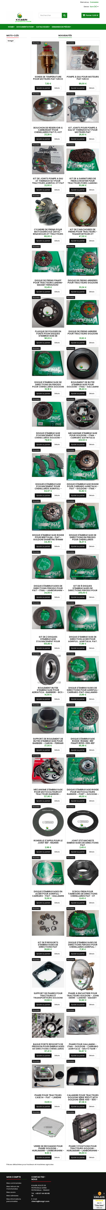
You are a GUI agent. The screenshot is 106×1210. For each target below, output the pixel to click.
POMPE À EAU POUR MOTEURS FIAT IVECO (83, 78)
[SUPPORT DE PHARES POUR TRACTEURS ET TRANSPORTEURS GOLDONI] (48, 974)
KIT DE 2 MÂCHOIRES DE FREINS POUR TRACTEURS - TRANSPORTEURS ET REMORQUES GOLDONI (82, 233)
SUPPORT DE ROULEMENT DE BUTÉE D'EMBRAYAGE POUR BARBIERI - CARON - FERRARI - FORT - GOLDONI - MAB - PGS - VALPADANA (48, 743)
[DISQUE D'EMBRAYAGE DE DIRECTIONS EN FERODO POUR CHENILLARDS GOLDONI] (48, 363)
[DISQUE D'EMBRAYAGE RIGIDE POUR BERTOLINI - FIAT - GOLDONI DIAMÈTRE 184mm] (48, 516)
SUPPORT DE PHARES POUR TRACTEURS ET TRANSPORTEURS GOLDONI (48, 995)
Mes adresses (12, 1195)
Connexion (94, 2)
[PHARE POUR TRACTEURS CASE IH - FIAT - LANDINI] (48, 1076)
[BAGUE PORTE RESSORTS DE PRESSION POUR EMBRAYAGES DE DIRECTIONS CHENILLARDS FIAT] (48, 1025)
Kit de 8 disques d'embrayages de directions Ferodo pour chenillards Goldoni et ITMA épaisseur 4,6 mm (82, 590)
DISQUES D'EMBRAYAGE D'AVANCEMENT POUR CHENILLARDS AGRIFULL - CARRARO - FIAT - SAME (48, 487)
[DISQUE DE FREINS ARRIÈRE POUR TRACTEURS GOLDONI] (82, 312)
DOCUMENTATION (25, 27)
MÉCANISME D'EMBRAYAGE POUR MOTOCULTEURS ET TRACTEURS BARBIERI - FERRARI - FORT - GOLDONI (48, 793)
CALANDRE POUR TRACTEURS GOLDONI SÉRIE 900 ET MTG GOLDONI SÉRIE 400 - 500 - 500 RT (83, 1099)
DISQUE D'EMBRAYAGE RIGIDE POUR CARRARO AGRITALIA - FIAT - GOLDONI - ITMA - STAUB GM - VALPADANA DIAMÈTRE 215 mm (83, 489)
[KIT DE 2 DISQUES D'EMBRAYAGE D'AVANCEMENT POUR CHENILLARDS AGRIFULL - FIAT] (48, 618)
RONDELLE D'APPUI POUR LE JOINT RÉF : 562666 (48, 841)
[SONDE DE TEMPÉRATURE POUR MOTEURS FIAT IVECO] (48, 57)
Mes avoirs (11, 1192)
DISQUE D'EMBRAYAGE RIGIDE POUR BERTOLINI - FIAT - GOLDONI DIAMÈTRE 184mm (48, 537)
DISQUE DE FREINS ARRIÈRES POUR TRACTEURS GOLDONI (83, 281)
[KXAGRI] (20, 17)
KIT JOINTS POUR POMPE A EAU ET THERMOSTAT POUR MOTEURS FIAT (82, 130)
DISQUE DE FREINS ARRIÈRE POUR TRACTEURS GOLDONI (83, 332)
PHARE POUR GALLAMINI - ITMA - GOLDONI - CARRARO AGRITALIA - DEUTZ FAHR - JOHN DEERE (82, 1048)
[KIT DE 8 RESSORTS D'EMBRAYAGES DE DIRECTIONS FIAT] (48, 923)
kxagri (11, 40)
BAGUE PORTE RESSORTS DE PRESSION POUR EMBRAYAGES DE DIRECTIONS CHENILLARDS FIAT (48, 1048)
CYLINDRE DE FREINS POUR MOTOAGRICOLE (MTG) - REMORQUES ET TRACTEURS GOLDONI (48, 233)
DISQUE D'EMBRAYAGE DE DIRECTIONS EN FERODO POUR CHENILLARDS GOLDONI (48, 384)
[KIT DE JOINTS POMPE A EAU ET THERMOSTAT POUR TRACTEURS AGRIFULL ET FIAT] (48, 159)
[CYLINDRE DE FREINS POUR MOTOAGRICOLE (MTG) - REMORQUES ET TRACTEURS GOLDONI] (48, 210)
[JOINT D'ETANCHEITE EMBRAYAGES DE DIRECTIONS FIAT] (82, 821)
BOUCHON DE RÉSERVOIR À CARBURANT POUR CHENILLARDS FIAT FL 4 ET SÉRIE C (48, 131)
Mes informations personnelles (13, 1200)
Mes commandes (13, 1183)
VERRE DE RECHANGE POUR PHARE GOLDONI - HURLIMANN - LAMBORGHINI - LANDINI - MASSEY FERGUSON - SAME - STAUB (48, 1151)
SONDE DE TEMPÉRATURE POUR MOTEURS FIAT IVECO (48, 78)
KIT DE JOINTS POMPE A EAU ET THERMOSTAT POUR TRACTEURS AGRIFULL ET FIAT (48, 181)
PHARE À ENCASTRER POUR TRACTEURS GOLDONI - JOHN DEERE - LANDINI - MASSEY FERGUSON (83, 997)
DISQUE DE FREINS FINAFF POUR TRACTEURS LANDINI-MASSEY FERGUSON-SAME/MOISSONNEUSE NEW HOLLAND (48, 285)
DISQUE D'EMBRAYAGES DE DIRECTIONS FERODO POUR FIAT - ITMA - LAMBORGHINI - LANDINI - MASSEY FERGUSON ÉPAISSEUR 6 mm (48, 590)
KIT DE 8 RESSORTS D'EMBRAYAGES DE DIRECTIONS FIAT (48, 945)
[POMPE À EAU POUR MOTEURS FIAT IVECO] (82, 57)
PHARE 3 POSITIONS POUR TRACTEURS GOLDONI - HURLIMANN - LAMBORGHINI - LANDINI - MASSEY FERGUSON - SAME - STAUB (83, 1151)
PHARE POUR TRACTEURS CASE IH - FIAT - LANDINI (48, 1096)
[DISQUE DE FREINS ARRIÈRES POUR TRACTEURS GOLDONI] (82, 261)
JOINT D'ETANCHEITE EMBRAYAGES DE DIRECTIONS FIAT (83, 843)
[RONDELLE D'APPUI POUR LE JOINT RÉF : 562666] (48, 821)
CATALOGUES (42, 27)
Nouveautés (65, 35)
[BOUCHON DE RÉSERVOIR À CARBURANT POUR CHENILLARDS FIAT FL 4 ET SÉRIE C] (48, 108)
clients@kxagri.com (40, 1201)
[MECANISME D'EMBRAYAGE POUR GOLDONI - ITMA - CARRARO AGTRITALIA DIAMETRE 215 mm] (82, 414)
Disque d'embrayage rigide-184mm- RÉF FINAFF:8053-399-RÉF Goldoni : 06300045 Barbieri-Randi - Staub (82, 743)
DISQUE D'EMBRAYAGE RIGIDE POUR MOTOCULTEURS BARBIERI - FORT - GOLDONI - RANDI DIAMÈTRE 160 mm (83, 793)
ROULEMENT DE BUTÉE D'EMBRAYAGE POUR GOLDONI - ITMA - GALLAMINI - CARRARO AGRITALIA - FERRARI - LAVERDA (83, 387)
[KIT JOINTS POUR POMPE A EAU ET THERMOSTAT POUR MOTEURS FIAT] (82, 108)
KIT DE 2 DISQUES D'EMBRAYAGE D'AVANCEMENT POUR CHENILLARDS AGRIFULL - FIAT (48, 640)
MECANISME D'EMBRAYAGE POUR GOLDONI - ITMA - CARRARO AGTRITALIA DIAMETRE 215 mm (82, 437)
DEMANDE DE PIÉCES (61, 27)
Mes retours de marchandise (12, 1187)
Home (10, 27)
